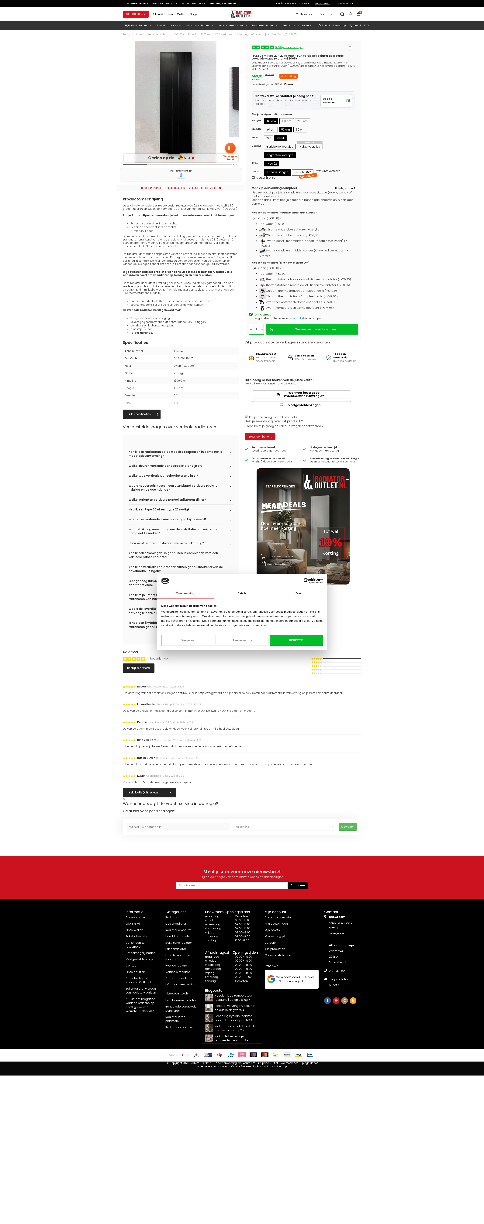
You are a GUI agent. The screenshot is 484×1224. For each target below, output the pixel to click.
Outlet (181, 14)
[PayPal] (287, 1055)
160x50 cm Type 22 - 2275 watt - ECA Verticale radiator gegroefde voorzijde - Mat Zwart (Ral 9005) (236, 34)
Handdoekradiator (178, 936)
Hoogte (256, 120)
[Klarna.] (242, 1055)
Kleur (255, 137)
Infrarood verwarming (180, 984)
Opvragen (347, 827)
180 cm (286, 121)
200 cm (302, 121)
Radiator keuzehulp (334, 25)
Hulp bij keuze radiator (180, 1000)
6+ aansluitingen (277, 172)
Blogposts (213, 990)
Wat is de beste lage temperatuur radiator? (231, 1038)
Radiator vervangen (179, 1027)
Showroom (307, 14)
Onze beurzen (135, 972)
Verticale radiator (158, 34)
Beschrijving (151, 188)
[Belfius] (185, 1055)
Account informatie (278, 917)
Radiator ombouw (178, 930)
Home (139, 34)
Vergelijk (270, 943)
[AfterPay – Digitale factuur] (174, 1055)
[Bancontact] (276, 1055)
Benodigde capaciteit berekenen (180, 1008)
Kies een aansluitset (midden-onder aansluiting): (284, 212)
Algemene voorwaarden (212, 1066)
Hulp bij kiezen (344, 188)
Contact (131, 965)
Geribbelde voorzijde (279, 146)
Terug (126, 34)
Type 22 (271, 163)
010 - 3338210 (338, 971)
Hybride (304, 173)
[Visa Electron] (310, 1055)
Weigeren (188, 640)
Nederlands (344, 3)
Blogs (193, 14)
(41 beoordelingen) (289, 47)
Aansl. (255, 171)
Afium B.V (249, 1063)
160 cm (271, 121)
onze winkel (296, 318)
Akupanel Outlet (268, 1063)
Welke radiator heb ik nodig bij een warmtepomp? (235, 1028)
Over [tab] (299, 593)
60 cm (300, 129)
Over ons (326, 14)
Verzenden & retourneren (135, 945)
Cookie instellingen (278, 955)
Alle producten (275, 949)
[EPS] (196, 1055)
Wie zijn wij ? (134, 924)
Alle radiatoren (163, 14)
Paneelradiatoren (167, 25)
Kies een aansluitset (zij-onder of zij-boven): (281, 262)
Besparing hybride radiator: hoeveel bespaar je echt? (233, 1018)
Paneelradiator (175, 949)
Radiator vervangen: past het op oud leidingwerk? (235, 1008)
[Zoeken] (342, 14)
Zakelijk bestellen (137, 936)
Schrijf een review (138, 668)
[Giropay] (208, 1055)
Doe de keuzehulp (329, 100)
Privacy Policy (265, 1066)
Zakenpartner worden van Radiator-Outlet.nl (141, 990)
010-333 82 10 (361, 25)
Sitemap (281, 1066)
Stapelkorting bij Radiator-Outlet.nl (138, 980)
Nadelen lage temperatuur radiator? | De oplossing (233, 997)
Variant (256, 146)
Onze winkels (134, 930)
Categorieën (134, 14)
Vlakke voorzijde (309, 146)
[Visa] (298, 1055)
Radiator (171, 917)
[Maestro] (253, 1055)
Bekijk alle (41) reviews (143, 792)
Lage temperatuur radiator (178, 957)
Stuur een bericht (260, 436)
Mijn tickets (272, 930)
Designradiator (175, 924)
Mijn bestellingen (276, 924)
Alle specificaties (140, 414)
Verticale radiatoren (198, 25)
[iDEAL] (219, 1055)
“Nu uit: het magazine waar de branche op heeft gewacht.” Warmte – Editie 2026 (140, 1005)
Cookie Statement (242, 1066)
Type (255, 163)
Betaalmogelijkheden (140, 953)
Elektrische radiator (178, 943)
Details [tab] (242, 593)
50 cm (285, 129)
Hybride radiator (176, 965)
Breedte (256, 129)
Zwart (280, 138)
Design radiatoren (263, 25)
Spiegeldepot (309, 1063)
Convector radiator (178, 978)
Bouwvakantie (135, 917)
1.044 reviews (322, 3)
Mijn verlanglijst (275, 936)
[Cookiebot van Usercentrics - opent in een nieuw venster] (306, 581)
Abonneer (297, 885)
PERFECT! (296, 640)
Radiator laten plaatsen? (175, 1019)
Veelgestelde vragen (205, 188)
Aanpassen (240, 640)
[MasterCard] (264, 1055)
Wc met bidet (289, 1063)
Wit (268, 138)
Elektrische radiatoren (295, 25)
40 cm (270, 129)
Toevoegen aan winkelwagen (315, 329)
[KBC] (230, 1055)
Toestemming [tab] (185, 593)
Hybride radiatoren (136, 25)
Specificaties (175, 188)
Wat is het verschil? (328, 171)
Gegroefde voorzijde (279, 155)
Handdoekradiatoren (231, 25)
